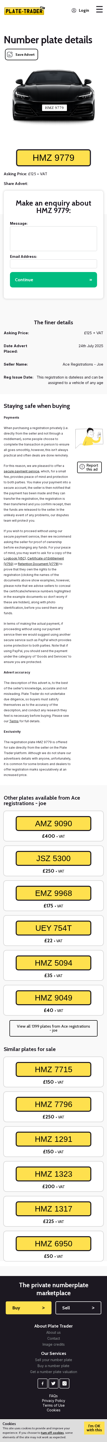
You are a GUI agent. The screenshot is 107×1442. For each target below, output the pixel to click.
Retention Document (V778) (38, 564)
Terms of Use (54, 1405)
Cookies (53, 1410)
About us (53, 1332)
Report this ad (92, 467)
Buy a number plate (53, 1366)
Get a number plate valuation (53, 1372)
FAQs (53, 1396)
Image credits (54, 1344)
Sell (78, 1308)
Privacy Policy (53, 1400)
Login (84, 10)
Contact (53, 1338)
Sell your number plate (53, 1360)
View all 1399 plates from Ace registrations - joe (53, 1028)
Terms (14, 721)
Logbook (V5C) (15, 558)
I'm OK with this (94, 1428)
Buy (28, 1308)
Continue (53, 279)
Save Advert (25, 54)
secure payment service (21, 471)
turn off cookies (52, 1433)
